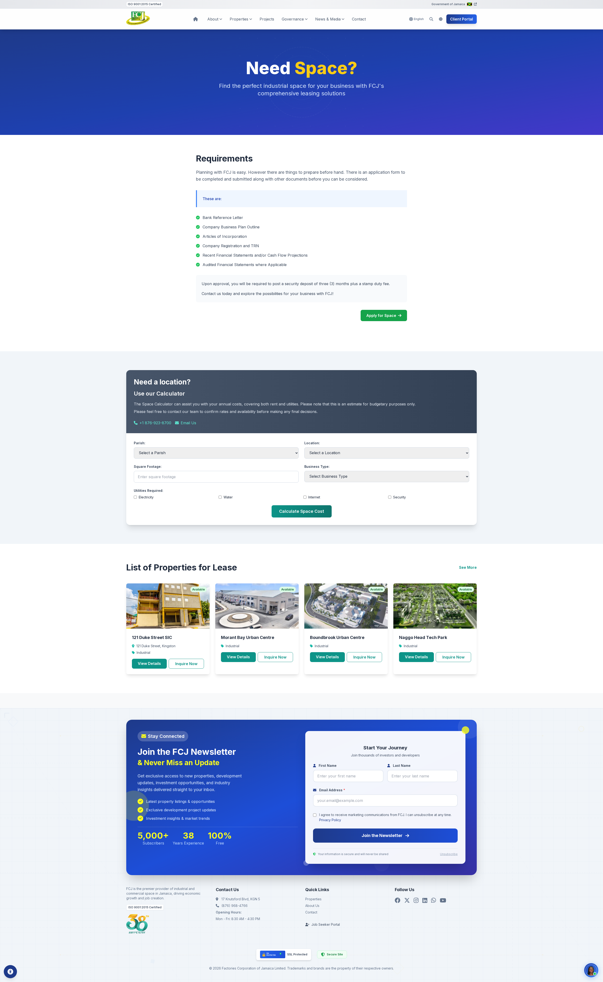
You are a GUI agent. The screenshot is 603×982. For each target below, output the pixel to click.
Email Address (331, 790)
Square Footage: (148, 467)
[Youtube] (443, 900)
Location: (312, 443)
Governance (293, 19)
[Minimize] (577, 979)
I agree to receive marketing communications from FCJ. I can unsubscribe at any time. (385, 817)
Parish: (139, 443)
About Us (312, 906)
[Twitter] (407, 900)
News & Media (328, 19)
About (212, 19)
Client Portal (461, 19)
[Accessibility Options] (10, 971)
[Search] (431, 19)
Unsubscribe (449, 854)
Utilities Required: (148, 491)
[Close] (584, 979)
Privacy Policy (330, 820)
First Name (327, 766)
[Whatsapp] (433, 900)
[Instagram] (416, 900)
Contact (359, 19)
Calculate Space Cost (301, 511)
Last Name (401, 766)
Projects (267, 19)
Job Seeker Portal (325, 924)
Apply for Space (381, 315)
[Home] (138, 19)
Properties (239, 19)
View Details (149, 663)
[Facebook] (397, 900)
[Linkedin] (424, 900)
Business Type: (317, 467)
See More (468, 567)
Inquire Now (186, 663)
